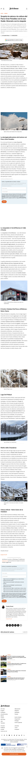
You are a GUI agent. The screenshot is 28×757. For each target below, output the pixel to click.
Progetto (2, 710)
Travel (16, 727)
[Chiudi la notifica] (27, 747)
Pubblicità (3, 727)
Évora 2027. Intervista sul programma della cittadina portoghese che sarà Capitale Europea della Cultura (16, 657)
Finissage (17, 720)
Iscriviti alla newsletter (14, 754)
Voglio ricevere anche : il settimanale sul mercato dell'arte (13, 582)
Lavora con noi (4, 731)
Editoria (2, 716)
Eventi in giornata (18, 722)
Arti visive (3, 708)
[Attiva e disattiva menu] (1, 9)
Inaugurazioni (17, 719)
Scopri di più (4, 554)
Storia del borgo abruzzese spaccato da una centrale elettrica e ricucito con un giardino (15, 678)
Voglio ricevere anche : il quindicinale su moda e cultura (14, 588)
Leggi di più (25, 632)
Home (2, 13)
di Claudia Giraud (6, 35)
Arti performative (4, 714)
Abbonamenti (17, 708)
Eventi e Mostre (18, 717)
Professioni (3, 712)
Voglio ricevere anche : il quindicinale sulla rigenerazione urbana (12, 586)
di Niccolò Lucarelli (11, 659)
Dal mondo (3, 719)
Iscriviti (4, 201)
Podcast (16, 714)
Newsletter (17, 712)
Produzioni (17, 729)
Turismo (5, 13)
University (17, 725)
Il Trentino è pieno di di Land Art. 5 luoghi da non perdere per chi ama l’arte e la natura (16, 664)
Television (3, 723)
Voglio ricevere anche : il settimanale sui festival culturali (14, 591)
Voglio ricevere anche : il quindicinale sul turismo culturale (14, 589)
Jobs (2, 721)
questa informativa (22, 196)
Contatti (2, 729)
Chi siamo (3, 725)
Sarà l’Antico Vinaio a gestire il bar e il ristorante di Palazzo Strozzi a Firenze (16, 671)
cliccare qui (5, 560)
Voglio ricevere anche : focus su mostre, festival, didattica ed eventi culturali (13, 579)
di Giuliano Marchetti (11, 680)
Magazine (17, 710)
